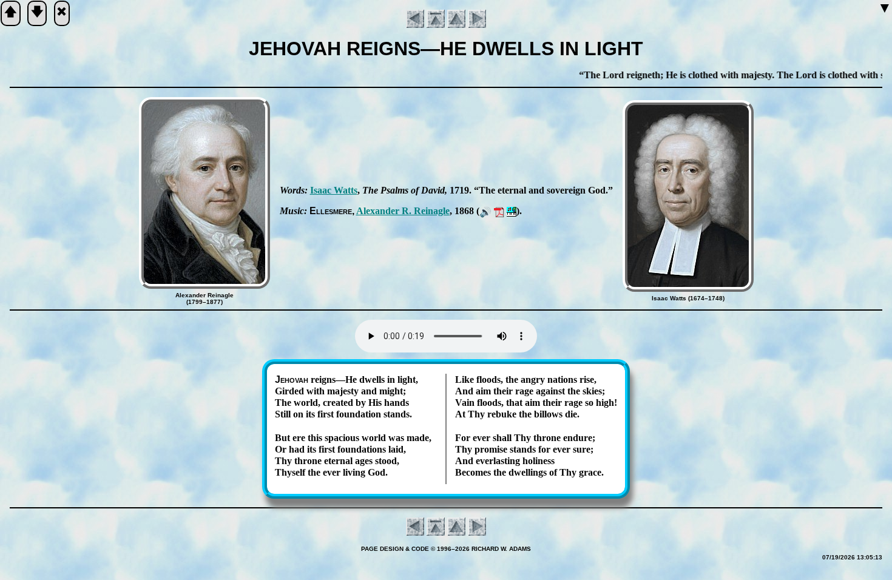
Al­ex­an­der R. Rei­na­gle (403, 211)
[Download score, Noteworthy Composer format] (511, 211)
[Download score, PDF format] (499, 211)
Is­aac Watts (333, 190)
